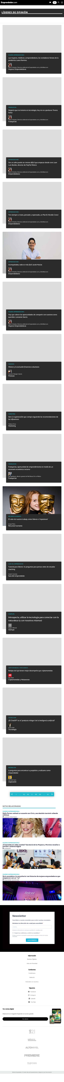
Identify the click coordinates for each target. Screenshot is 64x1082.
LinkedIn (33, 998)
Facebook (33, 992)
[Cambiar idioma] (50, 2)
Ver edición (25, 1019)
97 (48, 794)
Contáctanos (31, 973)
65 (24, 794)
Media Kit (31, 977)
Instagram (33, 995)
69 (40, 794)
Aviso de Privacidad (32, 963)
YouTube (33, 1002)
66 (28, 794)
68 (36, 794)
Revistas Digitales (32, 959)
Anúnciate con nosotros (32, 982)
